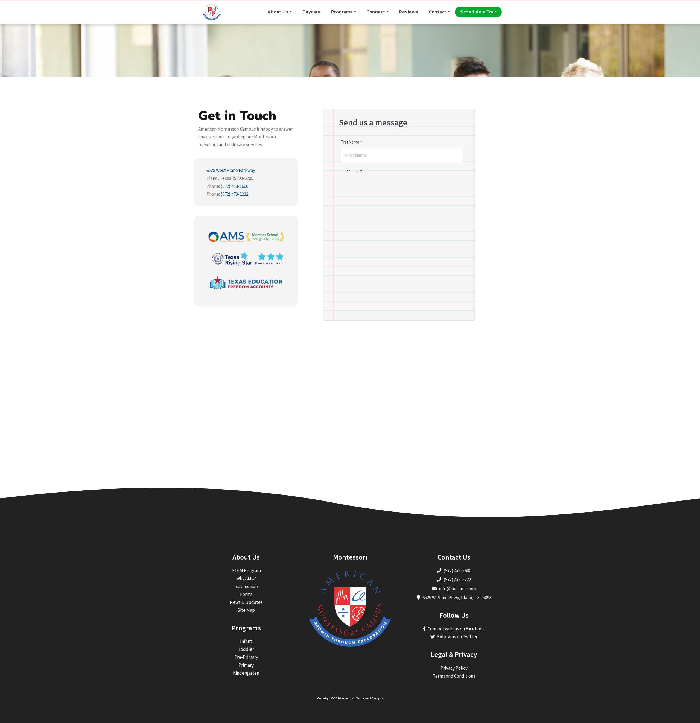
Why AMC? (246, 578)
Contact (438, 12)
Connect (375, 12)
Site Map (246, 610)
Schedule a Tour (478, 12)
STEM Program (246, 570)
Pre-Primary (246, 657)
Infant (246, 641)
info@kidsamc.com (457, 589)
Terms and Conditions (454, 676)
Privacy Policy (454, 668)
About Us (277, 12)
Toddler (246, 649)
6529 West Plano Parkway (230, 170)
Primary (246, 665)
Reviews (408, 12)
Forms (246, 594)
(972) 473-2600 (234, 186)
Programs (342, 12)
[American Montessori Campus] (212, 12)
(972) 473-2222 (234, 194)
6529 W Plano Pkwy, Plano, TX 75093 (456, 598)
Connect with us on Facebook (456, 629)
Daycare (311, 12)
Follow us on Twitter (457, 637)
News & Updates (246, 602)
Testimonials (246, 586)
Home (338, 51)
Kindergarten (246, 673)
